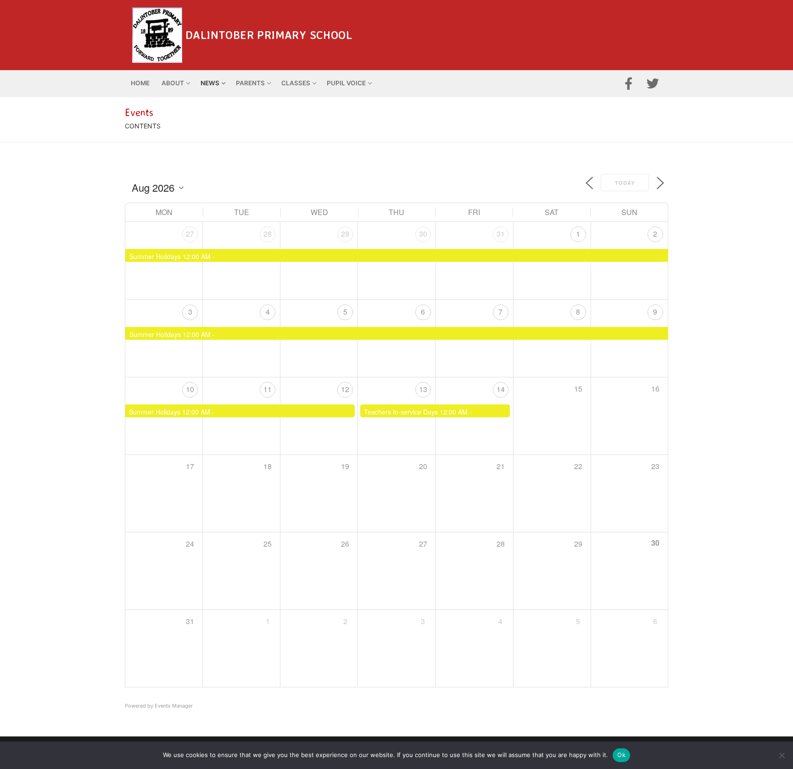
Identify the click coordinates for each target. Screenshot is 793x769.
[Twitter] (653, 83)
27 (190, 233)
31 (501, 233)
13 (423, 389)
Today (625, 182)
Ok (621, 754)
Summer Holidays (155, 256)
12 (345, 389)
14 (501, 389)
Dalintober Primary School (268, 35)
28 (267, 233)
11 (267, 389)
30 (423, 233)
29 (345, 233)
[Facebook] (628, 83)
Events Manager (174, 706)
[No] (781, 755)
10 (190, 389)
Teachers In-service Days (401, 411)
